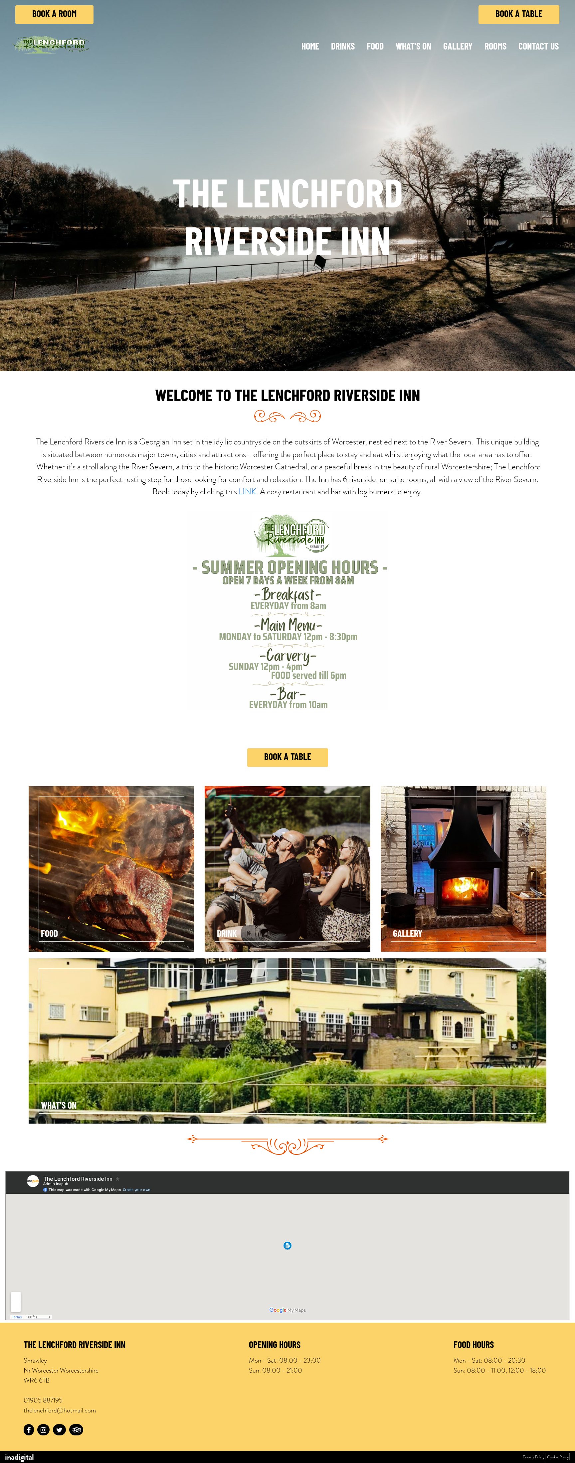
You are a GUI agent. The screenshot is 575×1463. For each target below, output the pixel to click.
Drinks (343, 47)
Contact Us (538, 47)
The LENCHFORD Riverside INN (74, 1345)
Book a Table (518, 14)
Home (310, 47)
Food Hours (474, 1345)
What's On (413, 47)
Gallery (458, 47)
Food (375, 47)
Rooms (495, 47)
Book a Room (54, 14)
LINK (247, 491)
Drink (227, 934)
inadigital (19, 1457)
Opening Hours (274, 1345)
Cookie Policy (558, 1457)
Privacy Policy (533, 1457)
